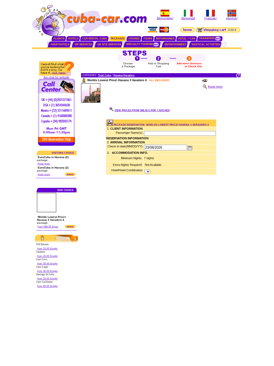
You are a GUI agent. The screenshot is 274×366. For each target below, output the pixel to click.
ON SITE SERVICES (109, 44)
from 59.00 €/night (47, 263)
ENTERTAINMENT (175, 44)
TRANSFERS (207, 38)
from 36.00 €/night (47, 271)
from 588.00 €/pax (48, 226)
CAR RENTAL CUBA (94, 38)
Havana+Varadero (124, 75)
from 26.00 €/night (47, 256)
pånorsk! (232, 18)
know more (44, 163)
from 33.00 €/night (47, 248)
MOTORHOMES (165, 38)
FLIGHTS (59, 38)
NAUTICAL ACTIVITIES (206, 44)
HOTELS (73, 38)
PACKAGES (118, 38)
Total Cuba (104, 75)
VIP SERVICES (83, 44)
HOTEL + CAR (186, 38)
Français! (210, 18)
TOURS (147, 38)
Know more (215, 86)
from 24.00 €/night (47, 278)
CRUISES (134, 38)
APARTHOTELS (60, 44)
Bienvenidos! (165, 18)
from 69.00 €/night (47, 286)
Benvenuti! (188, 18)
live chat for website (56, 77)
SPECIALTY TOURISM (139, 44)
